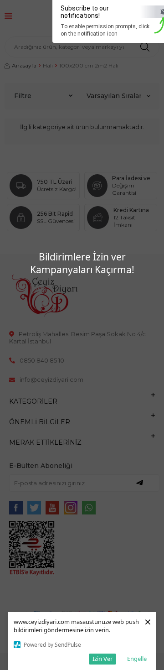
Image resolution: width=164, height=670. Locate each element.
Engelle (137, 658)
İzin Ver (102, 658)
